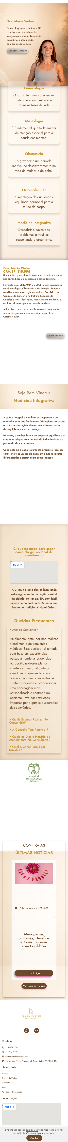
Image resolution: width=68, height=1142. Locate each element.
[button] (34, 629)
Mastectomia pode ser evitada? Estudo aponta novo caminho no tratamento (34, 939)
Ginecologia (34, 88)
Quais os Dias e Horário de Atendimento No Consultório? (29, 738)
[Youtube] (36, 1030)
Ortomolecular (34, 189)
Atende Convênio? (25, 629)
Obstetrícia (34, 153)
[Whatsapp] (26, 1030)
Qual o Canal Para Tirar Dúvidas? (27, 748)
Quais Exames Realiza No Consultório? (28, 721)
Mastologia (34, 121)
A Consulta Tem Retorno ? (30, 729)
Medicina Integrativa (34, 222)
